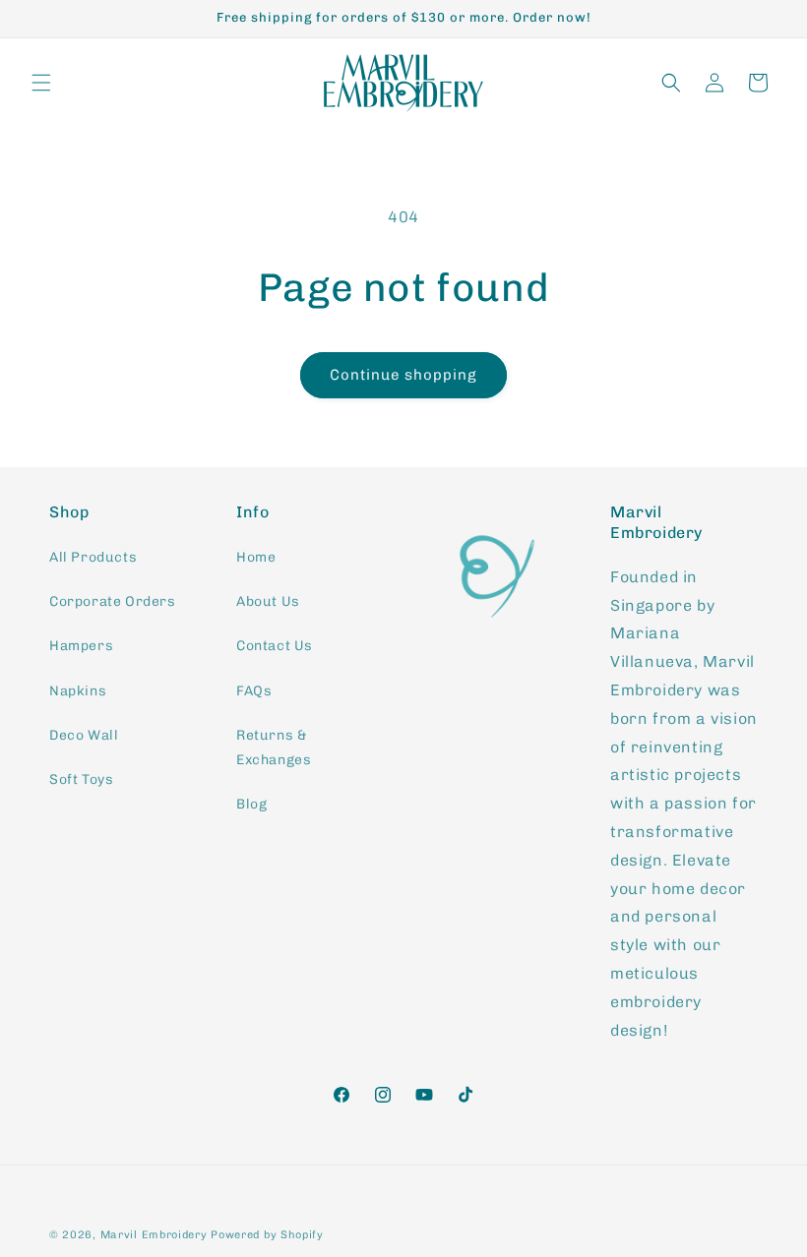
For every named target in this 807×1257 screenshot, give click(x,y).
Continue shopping (403, 375)
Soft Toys (81, 779)
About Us (268, 601)
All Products (93, 557)
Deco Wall (83, 735)
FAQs (254, 691)
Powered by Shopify (267, 1234)
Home (256, 557)
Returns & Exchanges (273, 747)
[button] (41, 82)
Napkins (77, 691)
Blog (251, 804)
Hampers (81, 645)
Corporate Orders (112, 601)
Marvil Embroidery (156, 1234)
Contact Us (274, 645)
